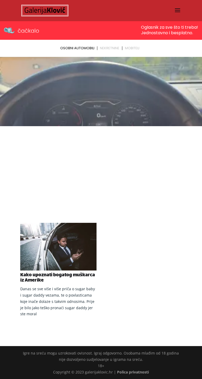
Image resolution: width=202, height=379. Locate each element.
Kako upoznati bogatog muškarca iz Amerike (57, 278)
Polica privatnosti (133, 372)
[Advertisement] (101, 167)
